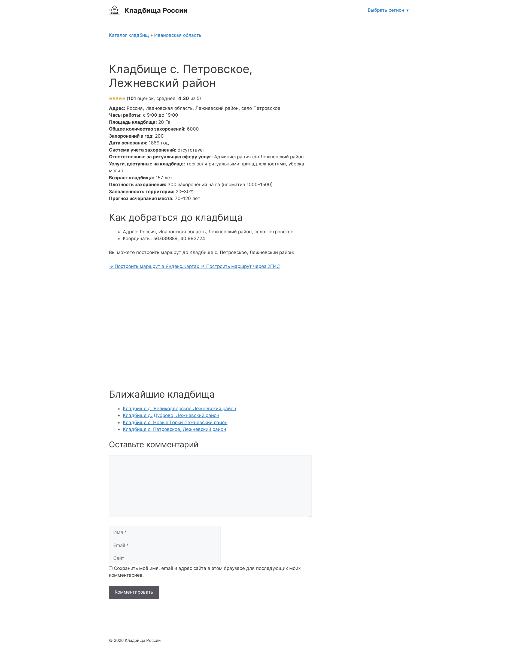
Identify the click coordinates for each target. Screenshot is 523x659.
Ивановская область (177, 35)
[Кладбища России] (114, 10)
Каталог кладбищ (129, 35)
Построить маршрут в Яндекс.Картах (154, 266)
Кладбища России (155, 10)
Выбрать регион (386, 10)
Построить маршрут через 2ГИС (240, 266)
